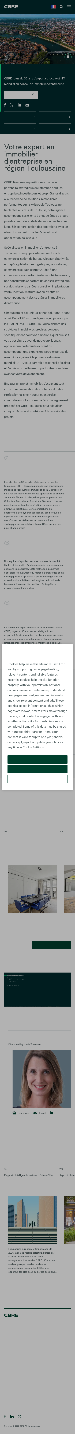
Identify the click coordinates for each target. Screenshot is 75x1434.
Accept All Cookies (37, 759)
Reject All (37, 769)
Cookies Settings (37, 779)
